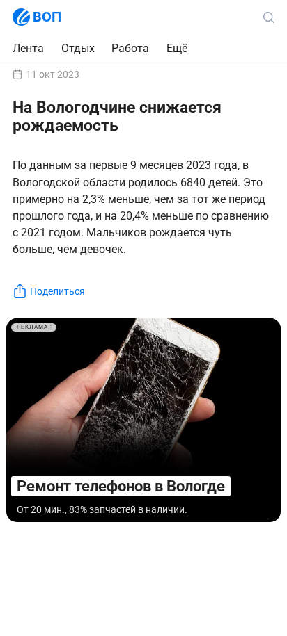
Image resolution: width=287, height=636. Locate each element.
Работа (130, 48)
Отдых (78, 48)
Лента (28, 48)
